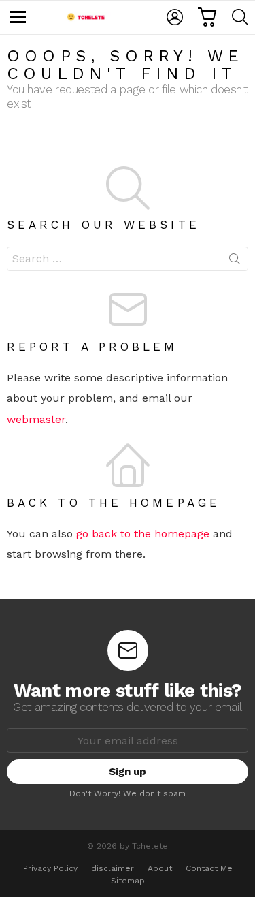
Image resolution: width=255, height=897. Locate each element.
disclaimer (112, 868)
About (160, 868)
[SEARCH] (240, 17)
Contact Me (209, 868)
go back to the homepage (142, 533)
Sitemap (128, 880)
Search (234, 262)
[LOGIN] (175, 17)
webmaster (36, 419)
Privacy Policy (50, 868)
